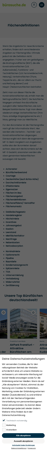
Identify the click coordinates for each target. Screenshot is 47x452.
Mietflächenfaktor (15, 235)
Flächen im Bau (13, 192)
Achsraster (11, 168)
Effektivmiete (12, 185)
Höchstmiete (12, 218)
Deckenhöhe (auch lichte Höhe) (22, 179)
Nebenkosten (13, 242)
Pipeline (10, 258)
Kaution (9, 228)
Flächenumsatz (14, 206)
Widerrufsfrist (13, 281)
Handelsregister (14, 215)
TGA (8, 271)
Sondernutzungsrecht (17, 264)
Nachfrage (11, 239)
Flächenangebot (14, 196)
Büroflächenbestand (16, 172)
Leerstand (11, 232)
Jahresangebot (14, 225)
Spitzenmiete (12, 268)
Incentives (11, 222)
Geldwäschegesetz (15, 211)
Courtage (11, 175)
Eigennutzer (12, 189)
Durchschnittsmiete (16, 182)
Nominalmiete (13, 251)
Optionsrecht (13, 254)
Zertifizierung (12, 285)
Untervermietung (15, 275)
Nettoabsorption (14, 245)
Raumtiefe (11, 261)
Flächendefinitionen (16, 199)
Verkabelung (12, 278)
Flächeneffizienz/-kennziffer (20, 202)
